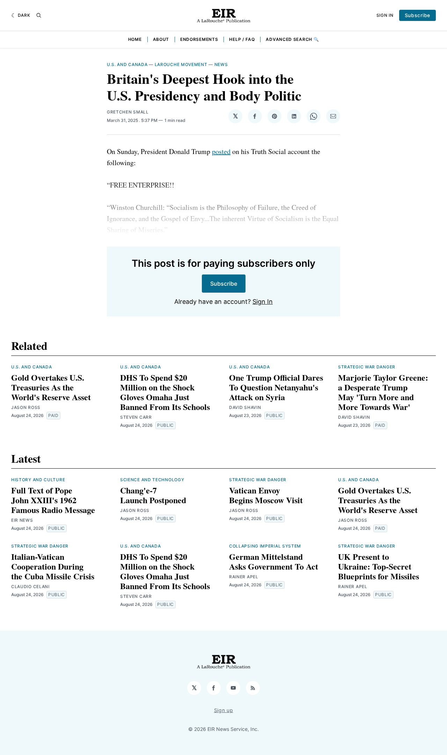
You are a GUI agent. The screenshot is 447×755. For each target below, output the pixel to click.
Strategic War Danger (366, 366)
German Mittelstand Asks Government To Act (273, 561)
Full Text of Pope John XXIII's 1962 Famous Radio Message (53, 500)
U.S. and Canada (127, 64)
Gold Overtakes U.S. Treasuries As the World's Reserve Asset (51, 387)
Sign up (223, 710)
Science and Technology (152, 479)
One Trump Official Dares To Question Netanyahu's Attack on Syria (276, 387)
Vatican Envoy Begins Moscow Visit (266, 495)
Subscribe (417, 15)
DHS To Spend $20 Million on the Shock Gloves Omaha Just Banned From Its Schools (165, 392)
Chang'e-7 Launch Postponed (153, 495)
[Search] (39, 15)
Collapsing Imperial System (265, 546)
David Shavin (245, 407)
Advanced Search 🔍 (292, 39)
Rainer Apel (243, 576)
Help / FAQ (242, 39)
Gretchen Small (128, 112)
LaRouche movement (181, 64)
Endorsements (199, 39)
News (221, 64)
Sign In (385, 15)
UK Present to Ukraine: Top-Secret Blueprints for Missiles (378, 566)
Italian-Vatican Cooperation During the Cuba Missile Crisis (52, 566)
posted (221, 151)
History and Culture (38, 479)
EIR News (22, 520)
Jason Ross (26, 407)
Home (135, 39)
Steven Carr (136, 417)
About (161, 39)
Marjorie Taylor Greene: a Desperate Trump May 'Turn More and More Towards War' (383, 392)
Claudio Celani (30, 586)
